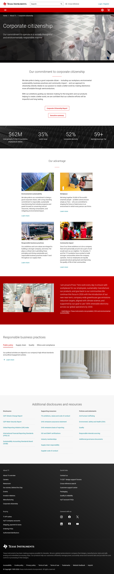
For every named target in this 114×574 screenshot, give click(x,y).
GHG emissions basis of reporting (52, 427)
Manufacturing (8, 500)
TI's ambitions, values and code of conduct (55, 416)
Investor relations (9, 496)
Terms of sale (43, 565)
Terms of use (54, 565)
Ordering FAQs (8, 529)
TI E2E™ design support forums (70, 479)
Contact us (64, 475)
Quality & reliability (66, 496)
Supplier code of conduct (49, 451)
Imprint (90, 565)
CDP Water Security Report (12, 422)
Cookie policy (18, 565)
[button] (5, 10)
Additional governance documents (91, 439)
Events (5, 491)
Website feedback (79, 565)
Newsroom (7, 483)
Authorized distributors (11, 533)
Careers (5, 479)
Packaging (63, 491)
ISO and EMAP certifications (50, 433)
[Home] (14, 3)
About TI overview (9, 475)
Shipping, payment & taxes (12, 525)
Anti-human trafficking (87, 416)
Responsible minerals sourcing (89, 433)
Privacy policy (31, 565)
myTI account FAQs (67, 500)
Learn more (25, 216)
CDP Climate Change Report (12, 416)
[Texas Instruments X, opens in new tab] (77, 518)
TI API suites (7, 517)
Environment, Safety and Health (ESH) (92, 422)
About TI (13, 16)
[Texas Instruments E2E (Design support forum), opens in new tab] (69, 525)
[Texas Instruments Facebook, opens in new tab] (69, 518)
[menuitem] (102, 10)
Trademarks (66, 565)
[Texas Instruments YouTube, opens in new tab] (77, 525)
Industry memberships (49, 439)
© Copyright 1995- (11, 569)
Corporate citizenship (25, 16)
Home (5, 16)
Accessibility (7, 565)
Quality (81, 427)
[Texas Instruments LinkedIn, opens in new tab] (61, 525)
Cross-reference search (68, 483)
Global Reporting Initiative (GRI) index (16, 427)
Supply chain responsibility (50, 445)
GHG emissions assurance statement (54, 422)
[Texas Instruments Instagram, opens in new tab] (61, 518)
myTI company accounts (11, 521)
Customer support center (68, 487)
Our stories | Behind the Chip (12, 487)
